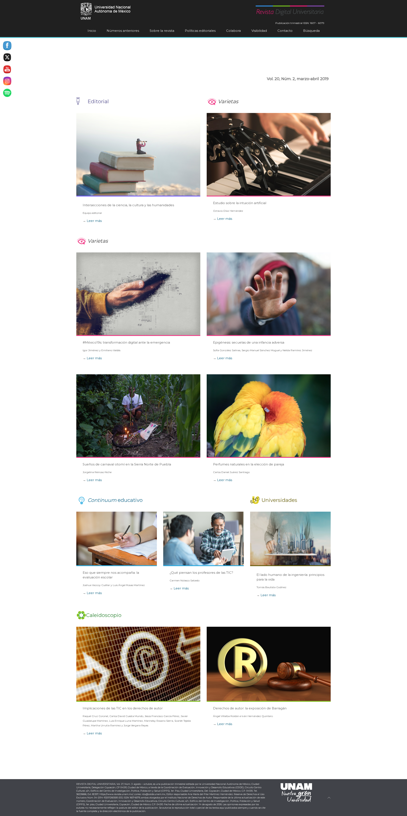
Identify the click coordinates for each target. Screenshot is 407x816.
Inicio (92, 31)
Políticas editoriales (200, 31)
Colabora (233, 31)
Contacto (285, 31)
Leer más (94, 221)
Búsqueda (311, 31)
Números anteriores (123, 31)
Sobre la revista (162, 31)
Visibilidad (259, 31)
